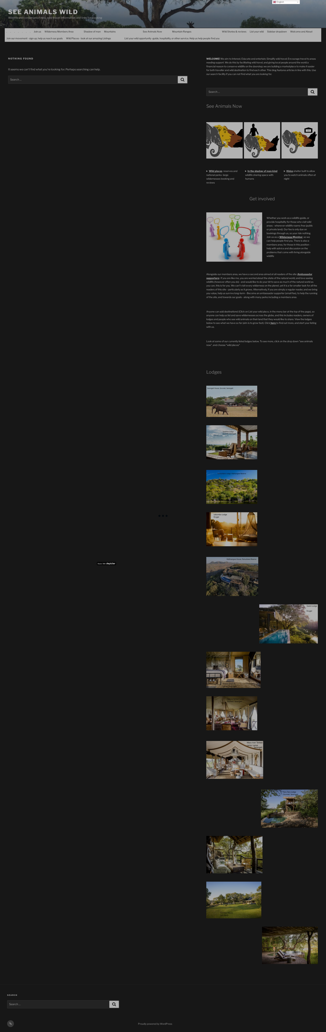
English (280, 2)
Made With (102, 564)
